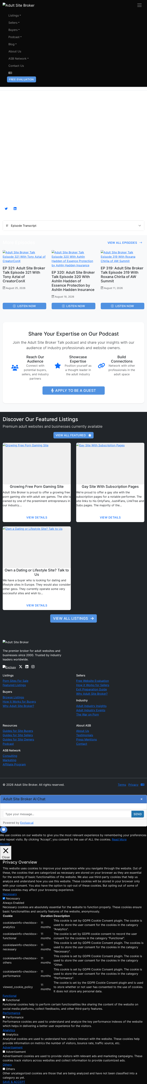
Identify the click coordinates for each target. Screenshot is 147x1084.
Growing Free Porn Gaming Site (37, 486)
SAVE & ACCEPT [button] (14, 1082)
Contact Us (16, 65)
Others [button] (7, 1064)
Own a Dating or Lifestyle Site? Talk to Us (37, 572)
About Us (14, 51)
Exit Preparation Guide (91, 689)
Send (138, 814)
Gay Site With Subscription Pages (110, 486)
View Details (36, 517)
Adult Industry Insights (91, 706)
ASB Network (17, 58)
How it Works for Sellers (92, 685)
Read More (119, 839)
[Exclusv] (9, 666)
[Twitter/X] (20, 666)
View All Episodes (123, 242)
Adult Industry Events (90, 710)
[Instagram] (33, 666)
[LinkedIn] (27, 666)
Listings (13, 15)
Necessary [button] (10, 894)
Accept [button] (5, 843)
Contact (81, 744)
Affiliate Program (14, 764)
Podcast (14, 37)
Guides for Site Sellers (18, 735)
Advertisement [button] (13, 1047)
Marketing (9, 760)
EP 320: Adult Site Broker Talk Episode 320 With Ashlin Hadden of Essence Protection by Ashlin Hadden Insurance (73, 281)
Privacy (133, 784)
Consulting (10, 756)
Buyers (13, 30)
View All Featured (71, 435)
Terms (122, 784)
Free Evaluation (21, 79)
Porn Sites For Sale (15, 681)
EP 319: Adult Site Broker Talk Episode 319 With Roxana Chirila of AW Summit (122, 274)
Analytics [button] (9, 1030)
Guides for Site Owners (18, 739)
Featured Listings (14, 685)
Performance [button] (11, 1013)
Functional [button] (9, 995)
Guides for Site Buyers (18, 731)
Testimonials (84, 735)
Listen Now (26, 306)
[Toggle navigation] (139, 5)
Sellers (12, 22)
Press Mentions (86, 739)
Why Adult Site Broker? (18, 706)
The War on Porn (87, 714)
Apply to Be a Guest (75, 390)
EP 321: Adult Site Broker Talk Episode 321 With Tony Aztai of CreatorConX (24, 274)
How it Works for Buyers (19, 701)
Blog (11, 44)
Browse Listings (13, 697)
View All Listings (71, 618)
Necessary (13, 898)
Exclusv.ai (27, 822)
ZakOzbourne (33, 788)
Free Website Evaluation (92, 681)
